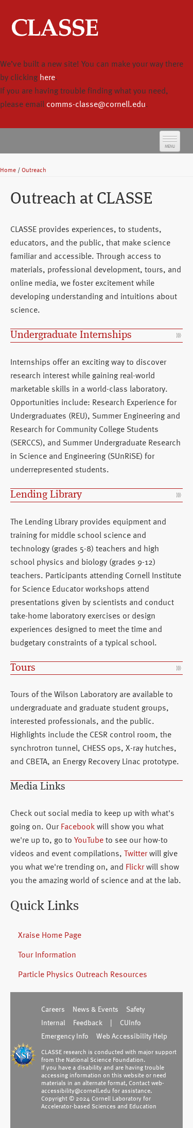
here (47, 77)
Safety (135, 1008)
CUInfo (130, 1022)
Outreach (34, 169)
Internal (53, 1022)
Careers (53, 1008)
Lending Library (46, 495)
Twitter (135, 853)
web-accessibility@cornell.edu (102, 1086)
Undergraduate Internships (71, 335)
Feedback (87, 1022)
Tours (23, 668)
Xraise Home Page (49, 935)
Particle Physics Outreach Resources (82, 974)
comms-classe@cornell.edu (96, 104)
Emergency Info (65, 1035)
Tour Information (47, 954)
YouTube (88, 839)
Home (8, 169)
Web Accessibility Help (131, 1035)
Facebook (78, 826)
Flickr (135, 866)
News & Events (95, 1008)
